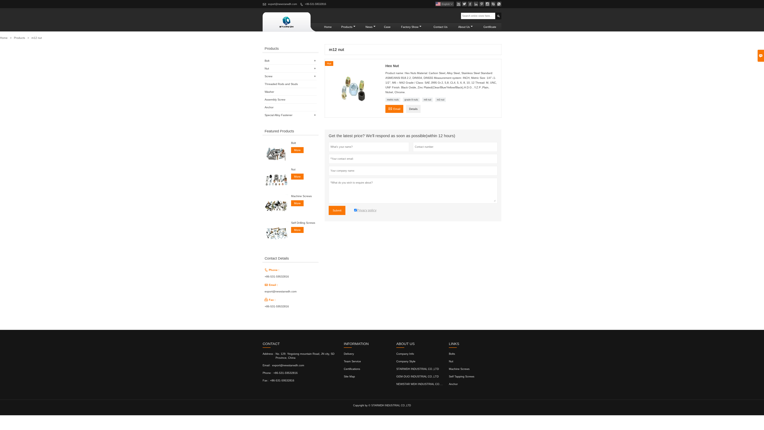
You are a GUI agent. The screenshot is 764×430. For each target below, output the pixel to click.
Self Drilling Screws (303, 222)
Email (394, 108)
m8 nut (427, 99)
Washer (269, 91)
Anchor (269, 107)
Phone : (267, 372)
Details (413, 108)
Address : (269, 353)
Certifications (352, 368)
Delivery (349, 353)
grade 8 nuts (411, 99)
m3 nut (440, 99)
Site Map (349, 376)
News (368, 26)
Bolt (267, 60)
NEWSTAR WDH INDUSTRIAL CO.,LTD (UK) (424, 384)
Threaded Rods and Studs (281, 84)
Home (328, 26)
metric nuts (393, 99)
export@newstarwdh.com (282, 4)
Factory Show (409, 26)
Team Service (352, 361)
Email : (267, 365)
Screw (268, 76)
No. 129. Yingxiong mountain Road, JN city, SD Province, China (305, 355)
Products (346, 26)
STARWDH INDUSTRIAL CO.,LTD (417, 368)
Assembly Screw (275, 99)
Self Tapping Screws (461, 376)
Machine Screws (301, 196)
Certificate (489, 26)
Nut (267, 68)
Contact (271, 344)
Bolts (452, 353)
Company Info (405, 353)
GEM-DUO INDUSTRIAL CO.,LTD (417, 376)
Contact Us (440, 26)
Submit (337, 210)
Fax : (266, 380)
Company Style (405, 361)
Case (387, 26)
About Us (464, 26)
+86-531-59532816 (315, 4)
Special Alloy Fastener (278, 115)
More (297, 150)
